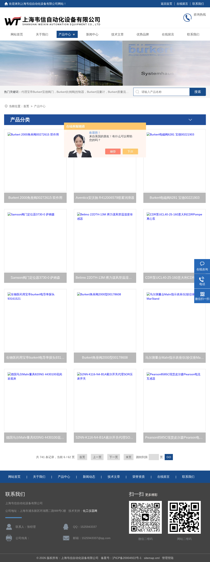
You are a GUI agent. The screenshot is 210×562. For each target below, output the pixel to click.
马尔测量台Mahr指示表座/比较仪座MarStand (175, 357)
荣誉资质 (138, 476)
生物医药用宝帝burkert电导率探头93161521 (36, 357)
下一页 (113, 457)
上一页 (97, 457)
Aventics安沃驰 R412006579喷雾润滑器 (105, 197)
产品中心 (65, 34)
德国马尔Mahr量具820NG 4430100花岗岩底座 (36, 437)
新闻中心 (92, 34)
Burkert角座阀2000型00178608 (105, 357)
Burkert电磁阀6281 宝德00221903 (175, 197)
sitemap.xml (152, 558)
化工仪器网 (90, 510)
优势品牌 (143, 34)
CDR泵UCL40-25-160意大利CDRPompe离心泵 (175, 277)
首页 (26, 106)
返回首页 (166, 3)
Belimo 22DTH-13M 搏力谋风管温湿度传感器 (106, 277)
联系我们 (198, 3)
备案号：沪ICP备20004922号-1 (121, 558)
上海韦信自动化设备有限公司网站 (42, 3)
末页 (128, 457)
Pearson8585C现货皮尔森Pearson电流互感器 (175, 437)
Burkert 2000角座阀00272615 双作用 (35, 197)
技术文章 (117, 34)
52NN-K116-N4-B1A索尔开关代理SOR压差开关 (106, 437)
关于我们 (42, 34)
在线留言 (182, 3)
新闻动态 (89, 476)
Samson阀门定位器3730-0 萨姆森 (35, 277)
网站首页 (17, 34)
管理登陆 (167, 558)
